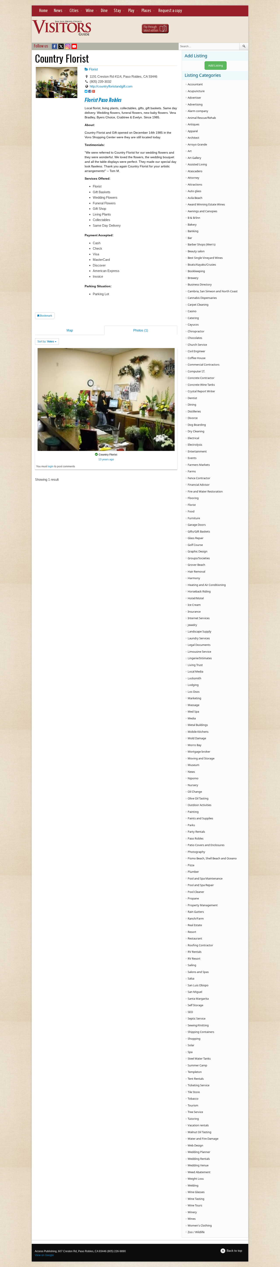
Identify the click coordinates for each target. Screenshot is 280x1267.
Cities (74, 11)
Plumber (193, 872)
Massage (193, 705)
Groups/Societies (199, 558)
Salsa (191, 978)
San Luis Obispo (198, 985)
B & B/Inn (194, 218)
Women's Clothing (200, 1225)
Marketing (194, 698)
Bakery (192, 224)
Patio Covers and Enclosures (206, 845)
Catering (193, 318)
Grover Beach (196, 565)
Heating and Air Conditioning (207, 585)
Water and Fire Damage (203, 1139)
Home (43, 11)
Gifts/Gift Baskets (199, 531)
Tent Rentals (196, 1079)
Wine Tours (195, 1205)
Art (190, 151)
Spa (190, 1052)
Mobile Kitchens (198, 732)
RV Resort (194, 958)
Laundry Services (199, 638)
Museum (193, 765)
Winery (192, 1212)
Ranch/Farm (196, 918)
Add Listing (215, 65)
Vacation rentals (198, 1125)
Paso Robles (195, 838)
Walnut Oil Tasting (199, 1132)
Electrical (193, 438)
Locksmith (194, 678)
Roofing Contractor (200, 945)
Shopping (194, 1039)
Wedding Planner (199, 1152)
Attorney (193, 178)
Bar (190, 238)
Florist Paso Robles (103, 100)
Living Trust (195, 665)
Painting (193, 812)
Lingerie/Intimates (200, 658)
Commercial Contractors (203, 364)
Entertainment (197, 451)
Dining (192, 405)
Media (192, 718)
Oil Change (195, 792)
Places (146, 11)
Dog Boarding (197, 425)
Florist (93, 69)
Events (192, 458)
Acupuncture (196, 91)
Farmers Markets (199, 465)
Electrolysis (195, 445)
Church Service (197, 345)
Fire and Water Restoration (205, 491)
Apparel (193, 131)
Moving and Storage (201, 758)
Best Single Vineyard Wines (205, 258)
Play (131, 11)
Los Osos (194, 692)
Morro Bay (194, 745)
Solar (191, 1045)
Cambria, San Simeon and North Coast (213, 291)
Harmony (194, 578)
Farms (192, 471)
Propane (193, 898)
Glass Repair (195, 538)
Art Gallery (194, 158)
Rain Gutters (196, 912)
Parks (191, 825)
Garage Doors (197, 525)
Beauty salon (196, 251)
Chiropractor (196, 331)
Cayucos (193, 324)
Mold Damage (197, 738)
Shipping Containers (201, 1032)
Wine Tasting (196, 1199)
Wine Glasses (196, 1192)
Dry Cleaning (196, 431)
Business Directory (200, 284)
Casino (192, 311)
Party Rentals (196, 832)
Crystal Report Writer (201, 391)
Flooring (193, 498)
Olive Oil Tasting (198, 798)
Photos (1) (140, 330)
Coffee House (196, 358)
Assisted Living (197, 164)
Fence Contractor (199, 478)
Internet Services (199, 618)
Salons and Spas (198, 972)
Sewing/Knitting (198, 1025)
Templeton (195, 1072)
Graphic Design (197, 551)
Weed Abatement (199, 1172)
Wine (90, 11)
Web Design (195, 1145)
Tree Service (195, 1112)
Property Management (203, 905)
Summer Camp (197, 1065)
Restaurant (195, 938)
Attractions (195, 184)
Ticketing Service (198, 1085)
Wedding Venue (198, 1165)
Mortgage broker (199, 752)
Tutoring (193, 1119)
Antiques (193, 124)
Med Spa (193, 711)
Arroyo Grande (197, 144)
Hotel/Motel (196, 598)
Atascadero (195, 171)
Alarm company (198, 111)
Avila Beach (195, 198)
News (58, 11)
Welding (193, 1185)
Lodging (193, 685)
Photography (196, 852)
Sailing (192, 965)
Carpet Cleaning (198, 305)
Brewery (193, 278)
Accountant (195, 84)
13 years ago (106, 459)
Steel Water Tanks (199, 1058)
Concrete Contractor (201, 378)
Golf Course (195, 545)
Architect (193, 138)
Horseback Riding (199, 591)
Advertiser (194, 98)
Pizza (191, 865)
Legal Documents (199, 645)
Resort (192, 932)
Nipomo (193, 778)
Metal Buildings (198, 725)
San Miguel (195, 992)
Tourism (193, 1105)
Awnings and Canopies (202, 211)
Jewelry (192, 625)
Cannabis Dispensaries (202, 298)
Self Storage (195, 1005)
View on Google (44, 1255)
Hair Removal (196, 571)
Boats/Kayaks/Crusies (202, 264)
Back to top (234, 1250)
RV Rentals (194, 952)
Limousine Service (199, 652)
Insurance (194, 611)
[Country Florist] (106, 399)
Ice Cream (194, 605)
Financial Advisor (199, 485)
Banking (193, 231)
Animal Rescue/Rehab (202, 118)
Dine (104, 11)
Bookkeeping (196, 271)
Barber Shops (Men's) (201, 244)
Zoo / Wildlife (196, 1232)
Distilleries (194, 411)
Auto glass (194, 191)
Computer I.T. (196, 371)
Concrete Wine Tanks (201, 385)
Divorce (193, 418)
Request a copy (170, 11)
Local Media (195, 671)
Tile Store (194, 1092)
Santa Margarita (198, 999)
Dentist (192, 398)
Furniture (194, 518)
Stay (117, 11)
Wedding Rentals (199, 1159)
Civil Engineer (196, 351)
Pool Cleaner (196, 892)
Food (191, 511)
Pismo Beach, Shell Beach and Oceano (212, 858)
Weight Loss (196, 1179)
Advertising (195, 104)
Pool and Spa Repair (201, 885)
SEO (190, 1012)
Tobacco (193, 1099)
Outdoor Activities (199, 805)
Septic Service (196, 1018)
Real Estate (195, 925)
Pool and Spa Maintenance (205, 878)
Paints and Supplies (200, 818)
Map (69, 330)
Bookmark (45, 315)
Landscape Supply (199, 631)
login (51, 466)
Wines (192, 1219)
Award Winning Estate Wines (206, 204)
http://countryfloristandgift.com (111, 86)
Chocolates (195, 338)
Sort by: (45, 341)
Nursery (193, 785)
